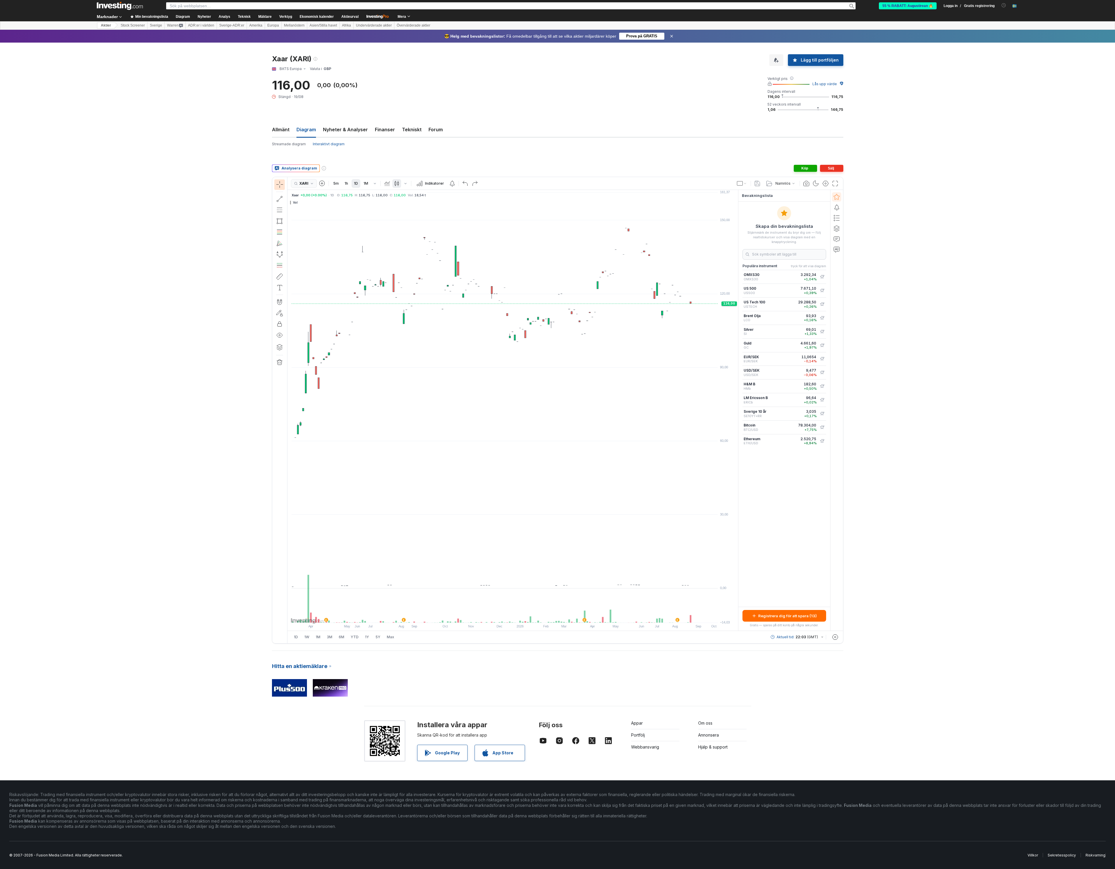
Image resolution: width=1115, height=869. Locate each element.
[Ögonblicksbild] (806, 183)
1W (306, 637)
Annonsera (708, 734)
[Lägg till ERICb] (822, 400)
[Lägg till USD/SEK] (822, 372)
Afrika (346, 25)
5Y (377, 637)
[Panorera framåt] (520, 615)
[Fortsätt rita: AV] (279, 313)
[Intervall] (374, 183)
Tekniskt (412, 129)
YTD (355, 637)
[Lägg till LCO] (822, 318)
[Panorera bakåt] (513, 615)
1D (356, 183)
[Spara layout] (757, 183)
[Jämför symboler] (322, 183)
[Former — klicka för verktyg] (279, 221)
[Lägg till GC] (822, 345)
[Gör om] (474, 183)
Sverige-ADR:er (231, 25)
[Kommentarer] (836, 239)
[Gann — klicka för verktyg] (279, 243)
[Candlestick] (396, 183)
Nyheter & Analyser (345, 129)
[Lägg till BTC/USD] (822, 427)
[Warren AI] (836, 249)
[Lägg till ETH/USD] (822, 441)
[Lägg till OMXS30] (822, 277)
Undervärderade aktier (374, 25)
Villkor (1033, 855)
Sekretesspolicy (1062, 855)
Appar (637, 723)
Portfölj (638, 734)
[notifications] (1003, 5)
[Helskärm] (835, 183)
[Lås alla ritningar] (279, 324)
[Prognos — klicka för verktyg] (279, 265)
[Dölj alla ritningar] (279, 335)
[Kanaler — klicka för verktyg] (279, 210)
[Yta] (387, 183)
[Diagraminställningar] (825, 183)
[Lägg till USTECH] (822, 304)
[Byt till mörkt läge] (816, 183)
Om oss (705, 723)
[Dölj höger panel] (736, 410)
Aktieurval (350, 17)
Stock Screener (133, 25)
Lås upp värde (824, 84)
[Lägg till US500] (822, 290)
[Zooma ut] (497, 615)
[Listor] (836, 218)
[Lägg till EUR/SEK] (822, 359)
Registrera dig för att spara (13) (787, 615)
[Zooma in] (505, 615)
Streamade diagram (289, 144)
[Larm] (836, 207)
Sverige (156, 25)
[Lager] (279, 347)
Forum (436, 129)
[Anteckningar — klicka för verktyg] (279, 287)
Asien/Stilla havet (323, 25)
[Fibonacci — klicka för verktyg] (279, 232)
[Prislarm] (452, 183)
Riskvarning (1095, 855)
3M (329, 637)
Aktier (106, 25)
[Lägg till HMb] (822, 386)
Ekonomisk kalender (317, 17)
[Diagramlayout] (742, 183)
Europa (273, 25)
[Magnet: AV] (279, 302)
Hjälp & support (713, 746)
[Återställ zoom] (528, 615)
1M (366, 183)
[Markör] (279, 184)
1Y (367, 637)
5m (336, 183)
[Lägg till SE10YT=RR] (822, 414)
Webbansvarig (645, 746)
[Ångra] (465, 183)
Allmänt (280, 129)
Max (390, 637)
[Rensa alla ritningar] (279, 362)
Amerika (255, 25)
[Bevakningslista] (836, 197)
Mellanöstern (294, 25)
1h (346, 183)
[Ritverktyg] (289, 410)
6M (341, 637)
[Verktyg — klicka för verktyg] (279, 276)
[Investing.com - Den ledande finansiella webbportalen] (120, 6)
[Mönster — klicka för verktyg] (279, 254)
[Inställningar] (835, 637)
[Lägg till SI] (822, 332)
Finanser (385, 129)
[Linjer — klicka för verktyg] (279, 199)
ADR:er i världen (201, 25)
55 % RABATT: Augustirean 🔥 (907, 6)
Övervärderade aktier (413, 25)
